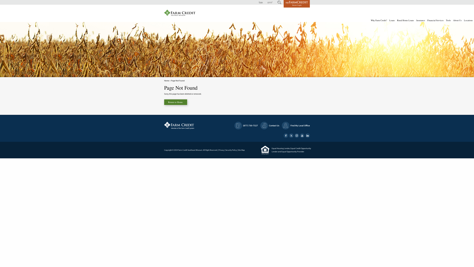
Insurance (420, 20)
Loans (392, 20)
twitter (291, 135)
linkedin (307, 135)
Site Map (241, 150)
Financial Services (435, 20)
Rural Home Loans (405, 20)
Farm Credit (187, 125)
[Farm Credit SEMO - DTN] (270, 2)
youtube (302, 135)
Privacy (221, 150)
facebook (286, 135)
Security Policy (231, 150)
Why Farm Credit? (379, 20)
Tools (448, 20)
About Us (457, 20)
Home (166, 80)
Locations (468, 20)
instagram (297, 135)
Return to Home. (175, 102)
